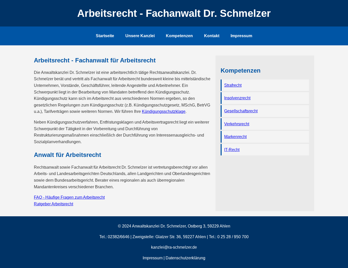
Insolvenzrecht (237, 98)
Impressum (241, 36)
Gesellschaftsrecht (241, 111)
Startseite (105, 36)
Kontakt (211, 36)
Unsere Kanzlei (140, 36)
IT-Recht (231, 150)
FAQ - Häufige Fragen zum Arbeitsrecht (69, 197)
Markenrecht (235, 137)
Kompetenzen (179, 36)
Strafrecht (233, 85)
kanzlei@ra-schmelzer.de (174, 247)
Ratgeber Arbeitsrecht (53, 204)
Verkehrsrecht (236, 124)
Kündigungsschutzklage (163, 111)
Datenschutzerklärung (185, 258)
